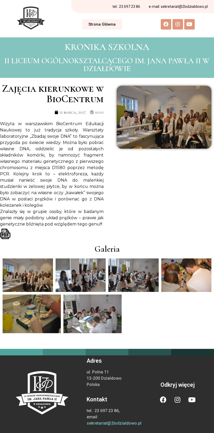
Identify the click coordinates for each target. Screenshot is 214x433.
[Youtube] (189, 24)
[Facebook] (166, 24)
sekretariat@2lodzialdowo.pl (114, 423)
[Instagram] (178, 24)
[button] (102, 24)
